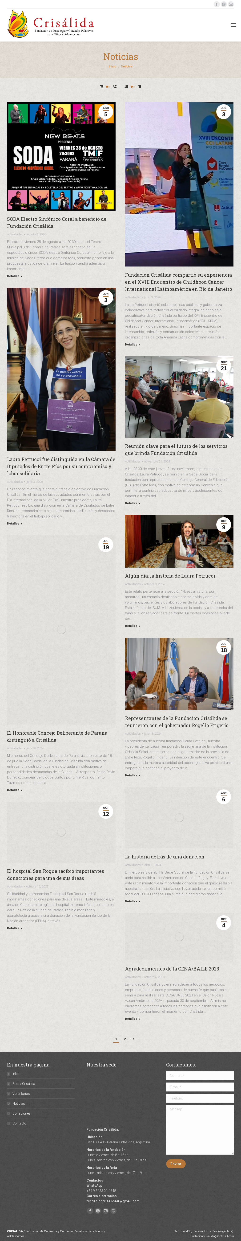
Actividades (15, 234)
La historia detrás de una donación (165, 857)
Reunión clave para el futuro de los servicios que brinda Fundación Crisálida (176, 449)
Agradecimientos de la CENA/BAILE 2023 (172, 969)
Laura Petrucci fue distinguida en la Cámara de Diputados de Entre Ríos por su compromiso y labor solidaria (61, 466)
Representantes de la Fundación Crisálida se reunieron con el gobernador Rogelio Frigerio (177, 721)
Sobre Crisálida (23, 1084)
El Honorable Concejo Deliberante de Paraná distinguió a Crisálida (57, 736)
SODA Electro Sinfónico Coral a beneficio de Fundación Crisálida (56, 222)
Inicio (16, 1074)
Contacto (19, 1123)
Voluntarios (21, 1093)
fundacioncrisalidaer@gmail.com (113, 1201)
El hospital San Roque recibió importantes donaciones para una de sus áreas (55, 874)
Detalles (13, 276)
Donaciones (21, 1113)
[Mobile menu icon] (233, 25)
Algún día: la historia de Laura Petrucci (170, 576)
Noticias (18, 1103)
